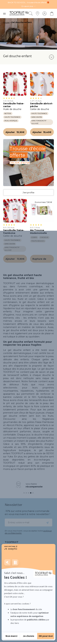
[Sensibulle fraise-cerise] (15, 84)
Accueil (6, 22)
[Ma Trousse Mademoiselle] (42, 210)
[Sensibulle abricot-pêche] (42, 84)
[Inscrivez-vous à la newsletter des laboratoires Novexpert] (47, 522)
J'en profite (28, 192)
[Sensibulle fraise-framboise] (15, 210)
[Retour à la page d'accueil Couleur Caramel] (19, 13)
